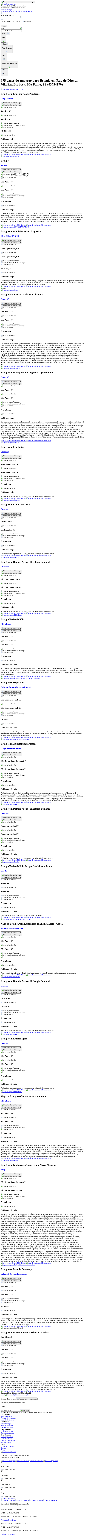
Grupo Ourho (7, 98)
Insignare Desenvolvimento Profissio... (17, 687)
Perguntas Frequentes (8, 1446)
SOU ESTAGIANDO (10, 236)
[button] (42, 122)
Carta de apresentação (8, 1440)
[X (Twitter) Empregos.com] (50, 1461)
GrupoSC (5, 299)
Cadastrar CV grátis (21, 11)
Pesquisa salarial (6, 1442)
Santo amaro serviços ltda (12, 928)
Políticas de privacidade (8, 1418)
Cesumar (4, 452)
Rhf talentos (6, 624)
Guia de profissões (7, 1437)
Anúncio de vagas (7, 1431)
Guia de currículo (6, 1439)
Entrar (30, 11)
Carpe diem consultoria (11, 748)
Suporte (3, 1448)
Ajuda (3, 1450)
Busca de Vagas (6, 1424)
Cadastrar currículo (7, 1427)
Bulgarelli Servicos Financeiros (14, 1274)
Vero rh (4, 165)
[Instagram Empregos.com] (8, 1461)
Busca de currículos (7, 1433)
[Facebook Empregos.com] (36, 1461)
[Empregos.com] (8, 4)
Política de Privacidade (8, 1520)
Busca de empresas (7, 1425)
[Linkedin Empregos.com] (22, 1461)
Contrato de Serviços (8, 1420)
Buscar (4, 26)
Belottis (4, 871)
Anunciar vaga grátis (8, 11)
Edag (3, 1169)
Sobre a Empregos (7, 1416)
